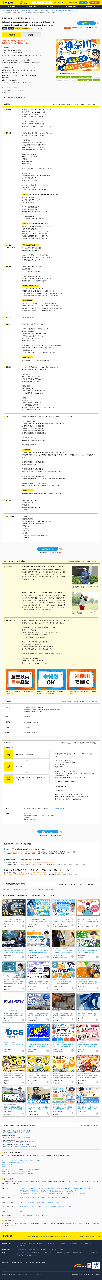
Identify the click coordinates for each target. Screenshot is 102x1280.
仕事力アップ (46, 1249)
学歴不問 (44, 1202)
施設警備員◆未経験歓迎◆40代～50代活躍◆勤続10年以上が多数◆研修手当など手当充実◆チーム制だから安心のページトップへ (63, 1236)
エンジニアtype (49, 1252)
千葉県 (48, 1197)
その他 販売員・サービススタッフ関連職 (30, 1188)
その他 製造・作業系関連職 (72, 1188)
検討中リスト (42, 1243)
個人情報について (20, 1274)
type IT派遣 (94, 1252)
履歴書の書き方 (63, 1243)
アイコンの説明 (70, 73)
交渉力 (71, 1206)
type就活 (20, 1255)
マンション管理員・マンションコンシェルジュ (67, 1193)
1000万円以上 (46, 1215)
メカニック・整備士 (86, 1188)
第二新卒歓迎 (51, 1202)
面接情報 (31, 35)
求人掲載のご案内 (73, 2)
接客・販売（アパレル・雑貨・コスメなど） (42, 1190)
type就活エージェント (33, 1255)
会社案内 (4, 1274)
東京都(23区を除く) (35, 1197)
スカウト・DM (22, 1243)
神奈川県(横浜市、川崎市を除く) (60, 1197)
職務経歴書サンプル (77, 1243)
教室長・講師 (51, 1193)
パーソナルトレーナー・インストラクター (30, 1191)
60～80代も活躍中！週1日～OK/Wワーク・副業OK (16, 1137)
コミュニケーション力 (25, 1206)
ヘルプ (64, 2)
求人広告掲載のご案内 (38, 1274)
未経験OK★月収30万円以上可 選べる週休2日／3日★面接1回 (19, 1146)
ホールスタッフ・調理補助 (66, 1191)
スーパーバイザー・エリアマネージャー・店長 (66, 1190)
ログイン (83, 2)
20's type (59, 1252)
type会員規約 (28, 1274)
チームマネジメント (63, 1206)
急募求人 (58, 1202)
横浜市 (27, 1197)
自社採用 (13, 1274)
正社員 (21, 1202)
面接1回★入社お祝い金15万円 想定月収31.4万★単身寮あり (19, 1142)
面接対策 (88, 1243)
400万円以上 (23, 1215)
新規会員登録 (94, 2)
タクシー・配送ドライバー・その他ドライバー (52, 1188)
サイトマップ (58, 2)
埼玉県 (43, 1197)
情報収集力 (53, 1206)
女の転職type (37, 1252)
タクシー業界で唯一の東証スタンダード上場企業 (16, 1132)
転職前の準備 (22, 1249)
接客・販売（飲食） (24, 1190)
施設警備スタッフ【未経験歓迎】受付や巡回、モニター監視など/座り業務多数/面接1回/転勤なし (29, 889)
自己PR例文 (21, 1246)
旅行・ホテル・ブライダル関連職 (50, 1191)
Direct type (68, 1252)
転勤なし (38, 1202)
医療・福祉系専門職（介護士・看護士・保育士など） (33, 1193)
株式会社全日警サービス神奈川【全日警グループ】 (18, 18)
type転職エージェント (81, 1252)
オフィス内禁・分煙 (29, 1202)
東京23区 (22, 1197)
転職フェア (53, 1243)
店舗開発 (82, 1193)
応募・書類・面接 (34, 1249)
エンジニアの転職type (24, 1252)
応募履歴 (32, 1243)
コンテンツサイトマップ (60, 1249)
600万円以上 (30, 1215)
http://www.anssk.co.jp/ (58, 808)
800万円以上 (38, 1215)
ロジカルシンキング (44, 1206)
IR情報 (8, 1274)
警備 (21, 1211)
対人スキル (35, 1206)
